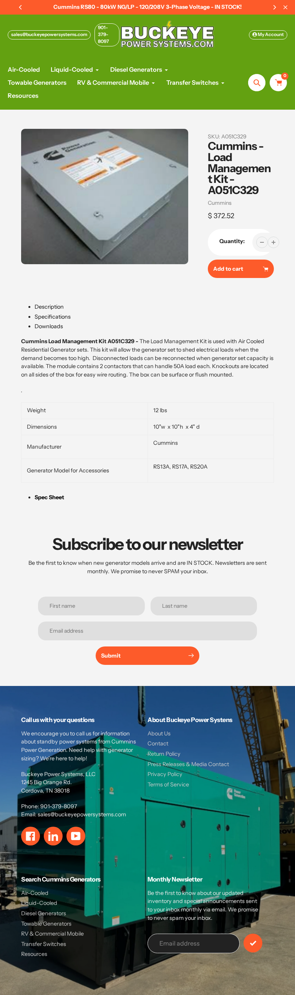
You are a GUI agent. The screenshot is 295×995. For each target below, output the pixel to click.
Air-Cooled (34, 893)
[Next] (274, 7)
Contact (158, 743)
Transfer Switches (43, 944)
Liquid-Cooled (39, 903)
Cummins (220, 202)
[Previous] (21, 7)
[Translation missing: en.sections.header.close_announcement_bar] (285, 7)
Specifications (53, 316)
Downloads (49, 326)
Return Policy (164, 753)
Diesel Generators (43, 913)
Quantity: (232, 241)
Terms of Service (168, 784)
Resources (34, 954)
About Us (159, 733)
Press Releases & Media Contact (188, 764)
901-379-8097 (103, 34)
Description (49, 306)
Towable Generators (46, 923)
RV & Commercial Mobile (52, 933)
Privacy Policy (165, 774)
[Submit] (253, 943)
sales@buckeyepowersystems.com (49, 34)
